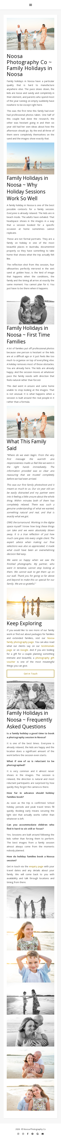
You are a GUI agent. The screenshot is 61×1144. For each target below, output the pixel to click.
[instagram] (18, 1133)
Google (24, 649)
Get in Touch (30, 673)
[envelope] (43, 1133)
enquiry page (36, 866)
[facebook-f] (28, 1133)
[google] (38, 1133)
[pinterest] (32, 1133)
